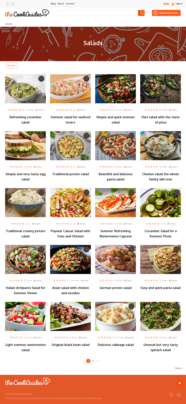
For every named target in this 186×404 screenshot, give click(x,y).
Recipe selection (168, 12)
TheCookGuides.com (22, 393)
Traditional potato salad (70, 174)
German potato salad (116, 288)
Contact (70, 3)
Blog (53, 3)
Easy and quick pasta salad (161, 288)
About (61, 3)
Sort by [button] (11, 65)
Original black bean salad (71, 345)
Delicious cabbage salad (116, 345)
